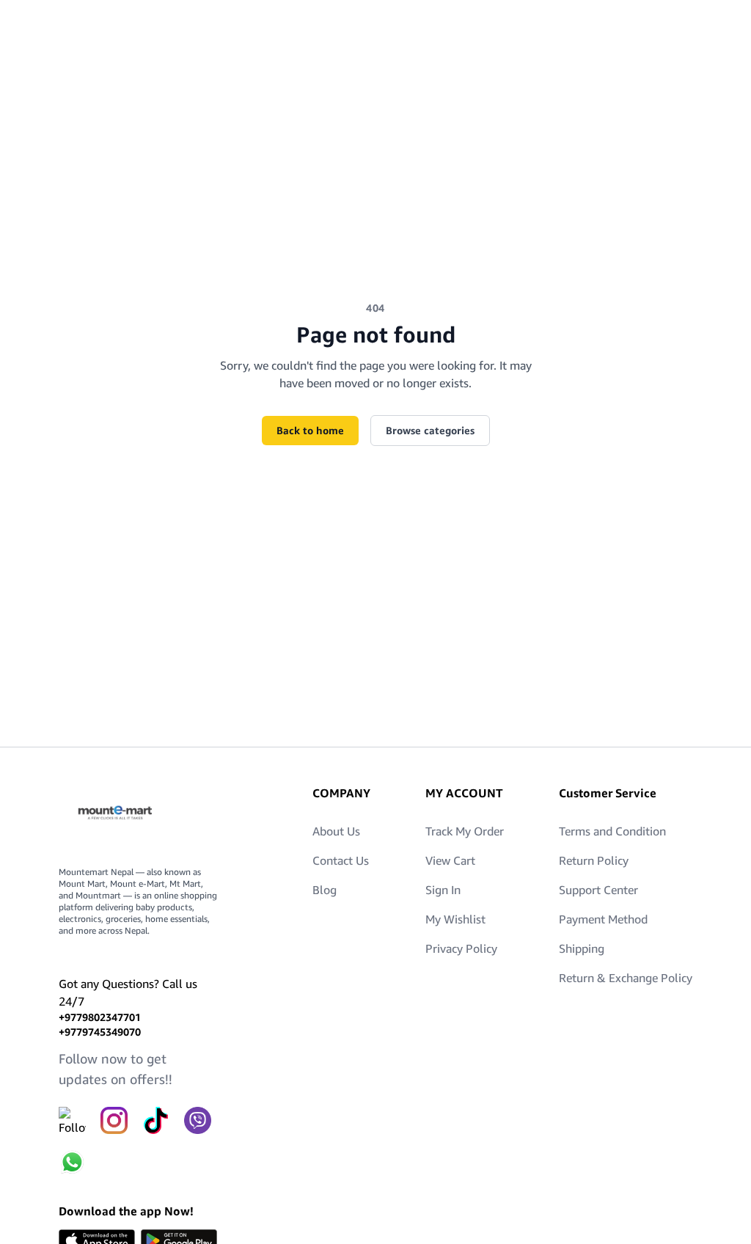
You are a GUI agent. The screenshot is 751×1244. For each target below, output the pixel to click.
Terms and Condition (612, 831)
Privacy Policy (461, 948)
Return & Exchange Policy (625, 977)
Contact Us (340, 860)
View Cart (450, 860)
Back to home (310, 430)
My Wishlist (455, 919)
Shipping (581, 948)
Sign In (443, 889)
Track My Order (464, 831)
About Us (336, 831)
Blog (324, 889)
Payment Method (603, 919)
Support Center (598, 889)
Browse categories (430, 430)
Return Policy (594, 860)
